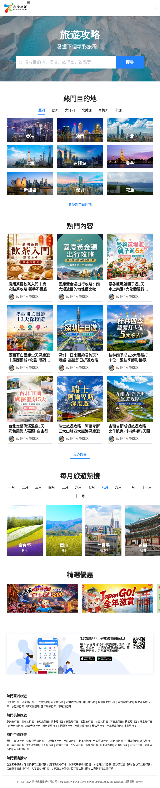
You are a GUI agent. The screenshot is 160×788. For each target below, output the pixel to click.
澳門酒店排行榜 (57, 764)
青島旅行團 (121, 745)
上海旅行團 (84, 741)
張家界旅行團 (100, 741)
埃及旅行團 (42, 721)
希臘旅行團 (66, 726)
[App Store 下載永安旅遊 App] (87, 658)
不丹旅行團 (64, 706)
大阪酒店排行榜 (40, 768)
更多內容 (80, 454)
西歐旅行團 (87, 721)
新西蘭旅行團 (50, 726)
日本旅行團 (13, 702)
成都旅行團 (106, 745)
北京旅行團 (116, 741)
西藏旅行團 (70, 741)
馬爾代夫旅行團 (106, 702)
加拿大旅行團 (32, 726)
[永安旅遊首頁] (15, 8)
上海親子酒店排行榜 (102, 768)
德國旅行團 (131, 721)
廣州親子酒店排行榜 (18, 768)
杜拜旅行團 (98, 726)
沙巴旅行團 (17, 706)
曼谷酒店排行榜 (141, 764)
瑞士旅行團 (146, 721)
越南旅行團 (89, 702)
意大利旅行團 (15, 726)
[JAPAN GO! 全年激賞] (117, 611)
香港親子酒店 (14, 764)
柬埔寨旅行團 (125, 702)
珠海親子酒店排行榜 (80, 764)
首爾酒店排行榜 (60, 768)
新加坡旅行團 (73, 702)
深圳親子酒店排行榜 (35, 764)
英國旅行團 (116, 721)
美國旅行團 (101, 721)
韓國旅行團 (27, 702)
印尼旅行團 (32, 706)
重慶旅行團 (47, 745)
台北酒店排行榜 (102, 764)
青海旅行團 (136, 745)
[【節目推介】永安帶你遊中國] (42, 611)
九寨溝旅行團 (53, 741)
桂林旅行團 (131, 741)
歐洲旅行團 (13, 721)
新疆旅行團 (62, 745)
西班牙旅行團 (82, 726)
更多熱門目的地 (80, 204)
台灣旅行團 (42, 702)
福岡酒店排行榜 (80, 768)
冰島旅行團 (130, 726)
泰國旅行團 (57, 702)
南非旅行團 (57, 721)
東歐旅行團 (72, 721)
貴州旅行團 (32, 745)
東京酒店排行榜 (122, 764)
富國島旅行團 (48, 706)
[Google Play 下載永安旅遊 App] (104, 658)
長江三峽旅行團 (15, 741)
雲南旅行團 (17, 745)
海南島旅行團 (21, 749)
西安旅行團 (77, 745)
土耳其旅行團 (114, 726)
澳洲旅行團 (27, 721)
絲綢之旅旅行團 (35, 741)
